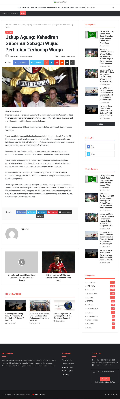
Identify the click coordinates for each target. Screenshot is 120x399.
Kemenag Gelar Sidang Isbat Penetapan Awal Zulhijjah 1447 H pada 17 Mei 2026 (106, 110)
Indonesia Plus (110, 382)
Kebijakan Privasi (38, 7)
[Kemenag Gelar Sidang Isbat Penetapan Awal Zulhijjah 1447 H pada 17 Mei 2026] (15, 305)
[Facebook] (105, 394)
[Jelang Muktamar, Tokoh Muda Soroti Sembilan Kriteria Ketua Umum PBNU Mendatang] (91, 34)
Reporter (13, 56)
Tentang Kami (23, 7)
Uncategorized (92, 320)
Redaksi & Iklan (53, 7)
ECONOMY (91, 282)
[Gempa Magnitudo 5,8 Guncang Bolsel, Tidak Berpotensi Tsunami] (64, 305)
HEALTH (90, 305)
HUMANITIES (92, 293)
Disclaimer (80, 7)
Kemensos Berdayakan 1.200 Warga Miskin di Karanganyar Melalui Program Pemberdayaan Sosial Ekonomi (107, 56)
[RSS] (116, 394)
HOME (89, 327)
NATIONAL (17, 25)
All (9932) (100, 124)
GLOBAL (90, 297)
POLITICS (90, 290)
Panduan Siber (68, 7)
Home (9, 25)
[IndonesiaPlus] (60, 2)
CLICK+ (90, 312)
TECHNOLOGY (92, 309)
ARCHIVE (90, 324)
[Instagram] (114, 394)
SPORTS (90, 301)
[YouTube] (111, 394)
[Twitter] (108, 394)
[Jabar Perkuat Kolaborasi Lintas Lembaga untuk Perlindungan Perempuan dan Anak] (40, 305)
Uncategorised (92, 316)
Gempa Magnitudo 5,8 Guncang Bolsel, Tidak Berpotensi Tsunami (62, 316)
